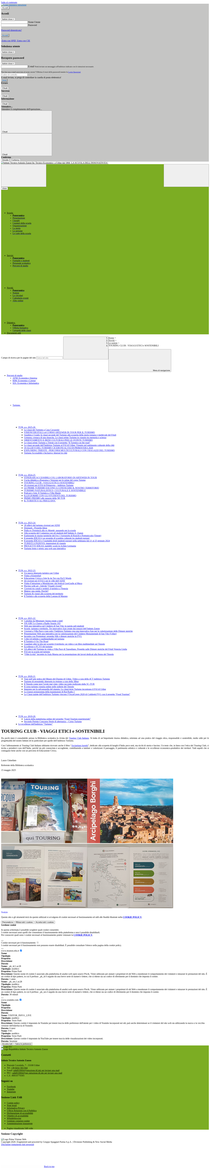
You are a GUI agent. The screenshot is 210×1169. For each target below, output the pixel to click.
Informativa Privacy (16, 1108)
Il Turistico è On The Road (36, 641)
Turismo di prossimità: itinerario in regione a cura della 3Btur (51, 681)
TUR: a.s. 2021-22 (27, 618)
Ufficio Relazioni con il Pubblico (22, 1110)
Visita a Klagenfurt (32, 575)
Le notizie (112, 343)
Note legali (12, 1105)
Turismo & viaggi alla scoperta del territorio (43, 593)
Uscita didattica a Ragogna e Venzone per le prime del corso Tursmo (55, 480)
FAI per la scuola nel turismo (37, 651)
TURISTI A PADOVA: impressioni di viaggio (45, 543)
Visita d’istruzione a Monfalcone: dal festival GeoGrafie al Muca (53, 583)
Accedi (5, 8)
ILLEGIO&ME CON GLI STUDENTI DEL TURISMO (50, 495)
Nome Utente (34, 22)
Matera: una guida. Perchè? (36, 591)
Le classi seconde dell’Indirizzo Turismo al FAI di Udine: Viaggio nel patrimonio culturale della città (69, 445)
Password (32, 25)
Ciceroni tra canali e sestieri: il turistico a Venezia (46, 588)
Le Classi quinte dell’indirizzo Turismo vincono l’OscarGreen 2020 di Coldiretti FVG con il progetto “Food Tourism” (77, 694)
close (4, 188)
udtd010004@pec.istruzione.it (37, 1073)
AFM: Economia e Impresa (25, 378)
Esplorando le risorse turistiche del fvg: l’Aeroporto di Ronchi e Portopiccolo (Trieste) (62, 535)
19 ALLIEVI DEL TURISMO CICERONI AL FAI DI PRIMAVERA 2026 (58, 448)
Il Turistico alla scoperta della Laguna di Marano (46, 596)
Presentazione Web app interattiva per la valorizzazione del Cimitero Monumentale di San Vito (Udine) (70, 633)
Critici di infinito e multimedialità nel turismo (44, 639)
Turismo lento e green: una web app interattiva (45, 548)
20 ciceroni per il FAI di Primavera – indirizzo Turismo (48, 485)
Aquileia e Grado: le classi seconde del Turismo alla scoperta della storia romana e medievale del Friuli (70, 435)
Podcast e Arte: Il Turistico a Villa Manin (42, 493)
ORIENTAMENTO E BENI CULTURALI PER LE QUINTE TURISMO (58, 440)
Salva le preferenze (23, 1044)
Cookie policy (13, 1103)
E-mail (31, 66)
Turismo (17, 405)
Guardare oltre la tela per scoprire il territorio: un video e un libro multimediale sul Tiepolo (64, 644)
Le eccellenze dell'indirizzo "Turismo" (35, 724)
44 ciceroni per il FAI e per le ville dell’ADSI (44, 581)
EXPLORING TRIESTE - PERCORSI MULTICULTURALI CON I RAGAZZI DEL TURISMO (69, 450)
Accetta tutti (45, 922)
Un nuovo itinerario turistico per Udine (41, 573)
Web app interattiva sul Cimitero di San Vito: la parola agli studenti (54, 626)
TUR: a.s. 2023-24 (27, 523)
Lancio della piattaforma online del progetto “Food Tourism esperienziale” (57, 719)
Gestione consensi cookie (18, 1121)
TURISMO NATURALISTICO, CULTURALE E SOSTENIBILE (55, 490)
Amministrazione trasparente (20, 1123)
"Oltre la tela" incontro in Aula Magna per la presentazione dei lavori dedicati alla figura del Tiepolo (69, 654)
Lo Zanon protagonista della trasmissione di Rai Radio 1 (49, 692)
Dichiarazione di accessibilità (20, 1113)
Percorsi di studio (14, 375)
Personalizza (7, 922)
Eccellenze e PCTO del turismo (38, 646)
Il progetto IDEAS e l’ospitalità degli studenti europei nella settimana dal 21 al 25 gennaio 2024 (67, 541)
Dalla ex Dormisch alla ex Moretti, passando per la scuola (50, 530)
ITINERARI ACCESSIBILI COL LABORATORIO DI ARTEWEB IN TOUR (60, 477)
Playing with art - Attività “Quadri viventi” (43, 586)
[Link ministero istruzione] (13, 5)
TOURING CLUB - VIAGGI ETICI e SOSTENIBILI (49, 482)
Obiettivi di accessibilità (17, 1116)
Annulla (5, 160)
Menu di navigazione (161, 370)
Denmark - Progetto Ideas (35, 528)
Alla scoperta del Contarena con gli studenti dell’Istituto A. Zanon (53, 533)
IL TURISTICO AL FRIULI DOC (40, 500)
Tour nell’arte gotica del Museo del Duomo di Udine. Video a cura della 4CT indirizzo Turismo (67, 679)
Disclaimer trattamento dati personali (17, 1144)
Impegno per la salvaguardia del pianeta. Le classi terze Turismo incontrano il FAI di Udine (65, 689)
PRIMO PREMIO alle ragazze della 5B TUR (44, 498)
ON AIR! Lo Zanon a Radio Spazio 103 (42, 623)
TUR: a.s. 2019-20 (27, 716)
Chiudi (4, 88)
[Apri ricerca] (186, 175)
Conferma (15, 160)
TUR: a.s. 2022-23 (27, 570)
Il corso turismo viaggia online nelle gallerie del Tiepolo (49, 686)
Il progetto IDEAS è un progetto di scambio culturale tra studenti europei (56, 538)
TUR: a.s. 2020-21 (27, 676)
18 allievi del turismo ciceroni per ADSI (42, 525)
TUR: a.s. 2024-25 (27, 475)
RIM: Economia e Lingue (24, 380)
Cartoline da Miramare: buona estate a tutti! (43, 621)
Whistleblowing (14, 1118)
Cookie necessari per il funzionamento (18, 942)
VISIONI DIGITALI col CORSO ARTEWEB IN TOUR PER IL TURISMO (59, 432)
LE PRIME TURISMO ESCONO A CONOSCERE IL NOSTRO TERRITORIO (61, 488)
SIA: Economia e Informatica (26, 383)
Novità (111, 340)
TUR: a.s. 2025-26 (27, 427)
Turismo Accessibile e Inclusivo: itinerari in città (45, 453)
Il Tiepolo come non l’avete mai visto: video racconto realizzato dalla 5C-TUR (59, 684)
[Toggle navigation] (23, 175)
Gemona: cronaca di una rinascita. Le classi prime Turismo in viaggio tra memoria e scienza (65, 437)
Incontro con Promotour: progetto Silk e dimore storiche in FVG (53, 636)
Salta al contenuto (9, 2)
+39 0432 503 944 (19, 1068)
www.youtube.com (10, 1000)
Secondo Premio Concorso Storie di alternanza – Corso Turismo (53, 721)
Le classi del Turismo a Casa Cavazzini (41, 430)
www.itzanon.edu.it (10, 950)
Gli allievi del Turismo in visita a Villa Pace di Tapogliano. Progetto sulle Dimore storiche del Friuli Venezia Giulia (75, 649)
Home (111, 338)
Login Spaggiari (74, 72)
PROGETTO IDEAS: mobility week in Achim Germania (50, 546)
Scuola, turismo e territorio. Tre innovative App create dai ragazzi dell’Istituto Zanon (62, 628)
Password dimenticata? (11, 30)
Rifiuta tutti (24, 922)
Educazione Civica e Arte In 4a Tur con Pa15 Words (47, 578)
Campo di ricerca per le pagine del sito (18, 357)
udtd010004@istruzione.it (36, 1070)
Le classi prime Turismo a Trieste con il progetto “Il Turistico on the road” (57, 442)
